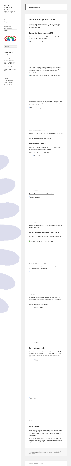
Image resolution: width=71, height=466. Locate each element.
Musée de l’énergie (7, 26)
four (35, 452)
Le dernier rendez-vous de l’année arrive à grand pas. (10, 57)
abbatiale (50, 451)
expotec (38, 451)
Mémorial (6, 30)
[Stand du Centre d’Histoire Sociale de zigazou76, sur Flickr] (46, 86)
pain (47, 452)
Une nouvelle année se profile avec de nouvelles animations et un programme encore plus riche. (10, 68)
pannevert (51, 452)
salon (30, 453)
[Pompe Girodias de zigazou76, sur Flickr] (46, 282)
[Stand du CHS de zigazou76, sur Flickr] (46, 251)
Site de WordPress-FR (8, 84)
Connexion (6, 78)
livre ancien (38, 452)
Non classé (44, 451)
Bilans (5, 24)
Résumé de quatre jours (42, 19)
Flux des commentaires (8, 82)
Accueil (5, 19)
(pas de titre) (6, 54)
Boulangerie (58, 451)
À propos (6, 22)
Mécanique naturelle (8, 28)
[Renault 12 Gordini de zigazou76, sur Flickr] (46, 208)
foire (33, 452)
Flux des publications (8, 80)
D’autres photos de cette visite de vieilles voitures (41, 194)
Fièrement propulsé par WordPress (36, 463)
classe (30, 452)
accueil (54, 451)
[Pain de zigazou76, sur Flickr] (45, 376)
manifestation (43, 452)
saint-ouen (58, 452)
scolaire (33, 453)
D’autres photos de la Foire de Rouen (38, 304)
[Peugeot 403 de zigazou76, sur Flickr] (46, 172)
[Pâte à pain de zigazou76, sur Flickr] (46, 408)
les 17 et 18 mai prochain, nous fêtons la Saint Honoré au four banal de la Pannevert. (10, 63)
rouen (54, 452)
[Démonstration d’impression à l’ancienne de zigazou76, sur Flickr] (46, 118)
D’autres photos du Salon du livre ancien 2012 (40, 138)
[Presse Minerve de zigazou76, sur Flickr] (45, 324)
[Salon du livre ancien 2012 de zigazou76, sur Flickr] (46, 52)
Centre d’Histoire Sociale (8, 7)
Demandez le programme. (9, 60)
